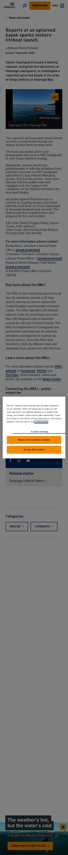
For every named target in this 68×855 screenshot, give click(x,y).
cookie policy (41, 422)
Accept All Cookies (34, 449)
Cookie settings (39, 432)
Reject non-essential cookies (34, 440)
